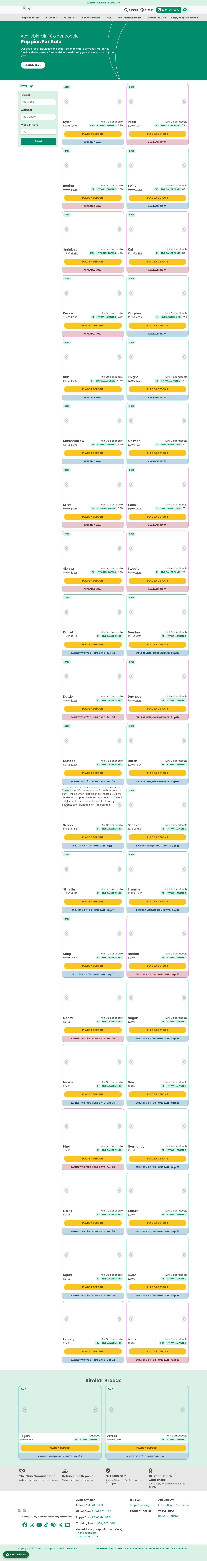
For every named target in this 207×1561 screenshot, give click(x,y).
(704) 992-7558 (101, 1511)
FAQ (111, 1548)
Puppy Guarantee (90, 17)
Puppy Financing (139, 1505)
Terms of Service (154, 1548)
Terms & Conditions (177, 1548)
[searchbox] (46, 102)
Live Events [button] (68, 17)
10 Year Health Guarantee (173, 1505)
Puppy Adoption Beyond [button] (184, 17)
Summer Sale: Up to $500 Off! (104, 2)
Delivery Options (168, 1516)
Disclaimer (101, 1548)
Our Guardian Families (129, 17)
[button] (20, 10)
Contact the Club (156, 17)
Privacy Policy (135, 1548)
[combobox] (38, 102)
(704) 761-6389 (93, 1505)
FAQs (108, 17)
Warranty (120, 1548)
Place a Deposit (93, 134)
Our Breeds (50, 17)
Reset (38, 141)
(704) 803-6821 (106, 1523)
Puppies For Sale (30, 17)
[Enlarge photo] (119, 114)
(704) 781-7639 (101, 1517)
